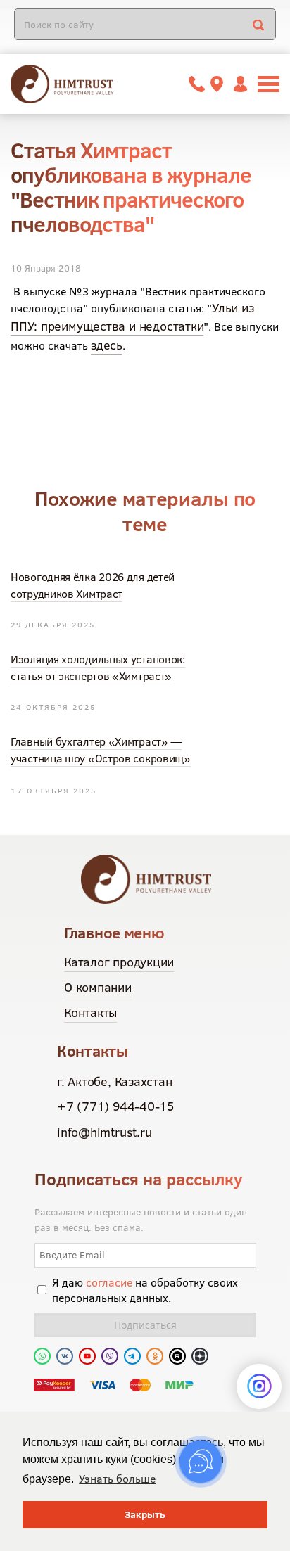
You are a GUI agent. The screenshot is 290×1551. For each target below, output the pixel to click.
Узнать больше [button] (117, 1478)
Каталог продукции (119, 962)
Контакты (90, 1012)
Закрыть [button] (145, 1514)
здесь (106, 345)
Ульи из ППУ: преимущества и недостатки (132, 317)
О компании (98, 987)
